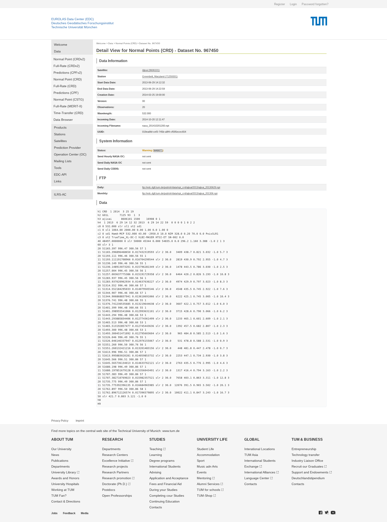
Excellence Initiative (116, 460)
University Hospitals (65, 484)
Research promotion (116, 478)
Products (60, 127)
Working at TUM (62, 490)
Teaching (155, 449)
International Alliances (259, 472)
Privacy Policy (59, 420)
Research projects (115, 466)
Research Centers (115, 455)
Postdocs (108, 490)
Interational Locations (259, 449)
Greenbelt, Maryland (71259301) (160, 76)
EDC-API (60, 174)
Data (57, 51)
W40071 (158, 150)
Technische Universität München (74, 27)
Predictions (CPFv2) (68, 72)
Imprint (80, 420)
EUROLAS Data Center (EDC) (72, 19)
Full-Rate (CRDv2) (67, 66)
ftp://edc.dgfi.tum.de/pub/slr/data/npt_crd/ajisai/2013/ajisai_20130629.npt (181, 187)
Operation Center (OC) (70, 154)
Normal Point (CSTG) (69, 99)
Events (201, 472)
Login (293, 4)
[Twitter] (327, 513)
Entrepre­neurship (304, 449)
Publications (59, 460)
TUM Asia (251, 455)
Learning (155, 455)
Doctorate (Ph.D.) (114, 484)
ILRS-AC (60, 194)
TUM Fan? (59, 495)
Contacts (155, 507)
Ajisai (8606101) (151, 70)
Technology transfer (306, 455)
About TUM (62, 439)
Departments (60, 466)
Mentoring (204, 478)
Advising (155, 472)
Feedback (69, 513)
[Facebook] (321, 513)
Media (84, 513)
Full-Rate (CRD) (65, 86)
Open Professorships (117, 495)
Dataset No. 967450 (149, 43)
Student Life (205, 449)
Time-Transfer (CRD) (68, 113)
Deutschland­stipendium (308, 478)
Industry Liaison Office (307, 460)
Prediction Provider (67, 147)
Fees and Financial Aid (165, 484)
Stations (59, 134)
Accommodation (208, 455)
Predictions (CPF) (66, 93)
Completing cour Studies (166, 495)
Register (279, 4)
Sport (200, 460)
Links (57, 181)
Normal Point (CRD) (68, 79)
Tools (57, 168)
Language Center (256, 478)
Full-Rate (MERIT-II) (68, 106)
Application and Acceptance (168, 478)
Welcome (60, 44)
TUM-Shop (204, 495)
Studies (157, 439)
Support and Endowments (310, 472)
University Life (212, 439)
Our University (61, 449)
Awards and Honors (65, 478)
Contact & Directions (65, 501)
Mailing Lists (62, 161)
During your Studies (163, 490)
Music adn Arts (207, 466)
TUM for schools (208, 490)
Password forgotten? (315, 4)
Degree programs (161, 460)
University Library (63, 472)
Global (252, 439)
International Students (165, 466)
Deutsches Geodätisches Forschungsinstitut (82, 23)
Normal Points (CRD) (126, 43)
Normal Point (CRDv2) (69, 59)
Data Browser (63, 119)
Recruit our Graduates (307, 466)
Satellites (60, 141)
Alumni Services (208, 484)
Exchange (251, 466)
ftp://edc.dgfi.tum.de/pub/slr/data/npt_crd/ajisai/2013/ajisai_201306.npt (179, 193)
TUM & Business (307, 439)
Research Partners (115, 472)
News (55, 455)
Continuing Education (164, 501)
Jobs (54, 513)
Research (112, 439)
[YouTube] (333, 513)
